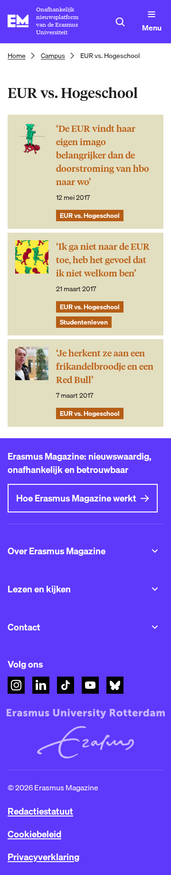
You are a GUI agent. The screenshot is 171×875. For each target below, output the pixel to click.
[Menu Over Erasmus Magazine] (154, 551)
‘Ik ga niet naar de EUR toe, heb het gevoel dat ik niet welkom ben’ (103, 260)
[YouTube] (90, 685)
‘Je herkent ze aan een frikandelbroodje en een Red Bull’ (104, 366)
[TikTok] (65, 685)
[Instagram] (16, 685)
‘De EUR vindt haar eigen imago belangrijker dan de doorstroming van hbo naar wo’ (102, 155)
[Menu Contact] (154, 627)
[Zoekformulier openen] (120, 22)
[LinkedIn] (40, 685)
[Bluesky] (115, 685)
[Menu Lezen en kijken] (154, 589)
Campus (53, 55)
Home (17, 55)
